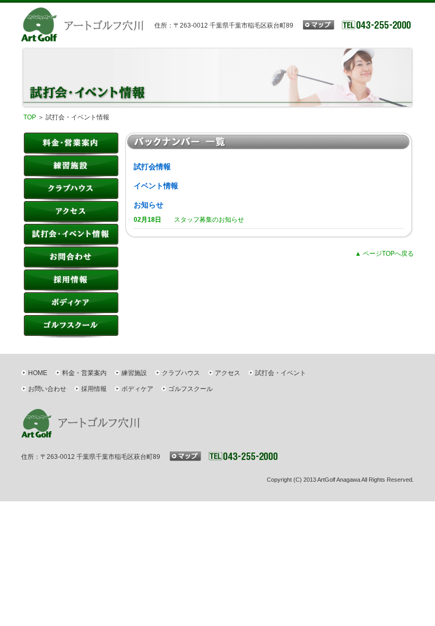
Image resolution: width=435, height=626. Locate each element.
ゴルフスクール (71, 326)
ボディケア (71, 303)
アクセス (71, 212)
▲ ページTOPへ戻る (384, 253)
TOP (29, 117)
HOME (37, 373)
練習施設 (71, 166)
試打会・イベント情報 (71, 235)
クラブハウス (71, 189)
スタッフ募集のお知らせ (189, 219)
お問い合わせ (47, 389)
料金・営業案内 (71, 144)
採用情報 (71, 280)
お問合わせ (71, 258)
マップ (318, 25)
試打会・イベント (280, 373)
